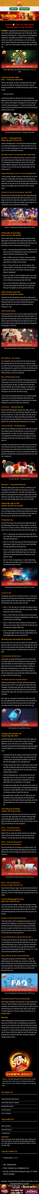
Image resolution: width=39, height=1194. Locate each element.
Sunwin (4, 1079)
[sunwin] (19, 3)
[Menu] (2, 3)
